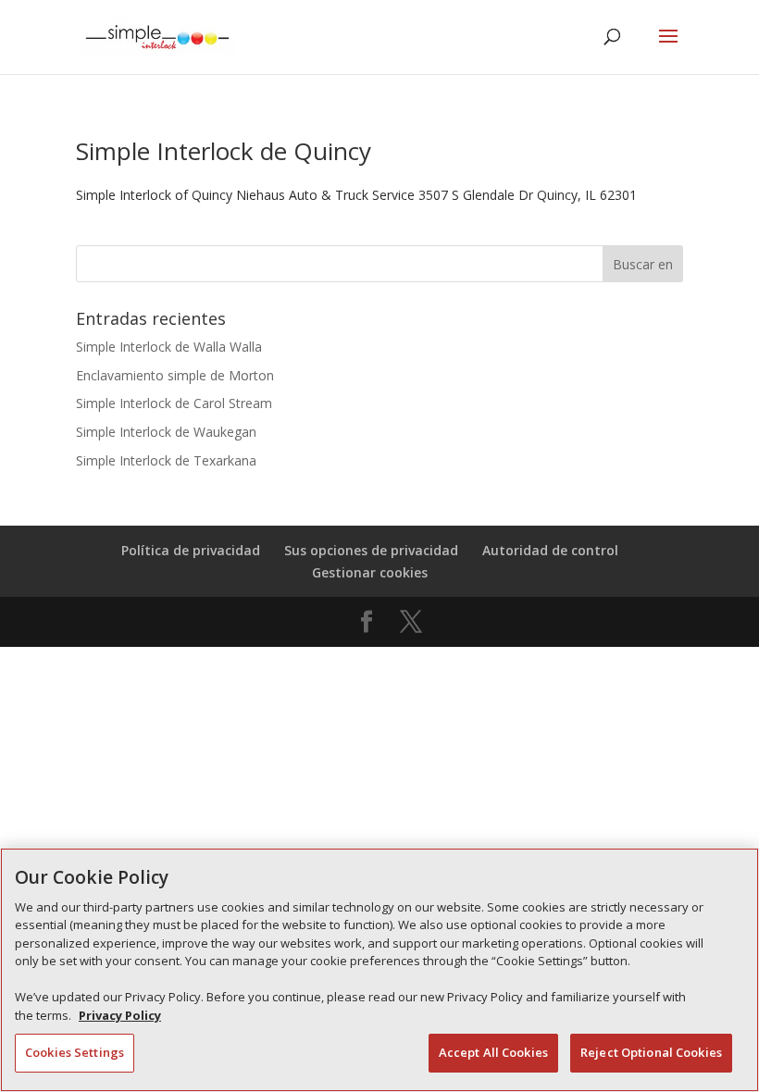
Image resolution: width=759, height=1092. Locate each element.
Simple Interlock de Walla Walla (169, 346)
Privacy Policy (120, 1015)
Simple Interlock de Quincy (223, 151)
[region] (379, 970)
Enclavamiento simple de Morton (175, 375)
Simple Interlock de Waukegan (166, 432)
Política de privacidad (190, 550)
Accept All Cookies (493, 1052)
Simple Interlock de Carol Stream (174, 403)
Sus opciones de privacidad (371, 550)
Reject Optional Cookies (651, 1052)
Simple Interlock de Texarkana (166, 460)
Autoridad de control (550, 550)
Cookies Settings (74, 1052)
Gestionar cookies (370, 572)
